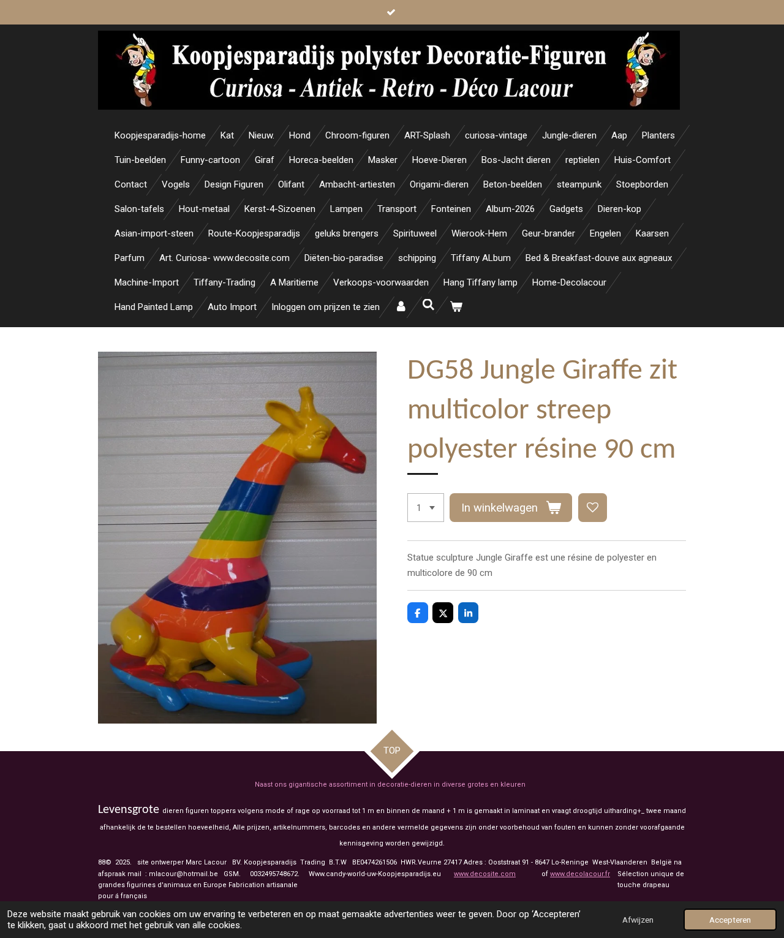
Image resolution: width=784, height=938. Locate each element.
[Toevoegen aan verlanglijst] (592, 507)
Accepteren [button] (730, 920)
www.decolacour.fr (580, 874)
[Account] (401, 307)
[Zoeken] (428, 305)
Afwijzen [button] (638, 920)
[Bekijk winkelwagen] (456, 307)
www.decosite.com (485, 874)
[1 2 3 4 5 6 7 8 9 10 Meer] (425, 507)
